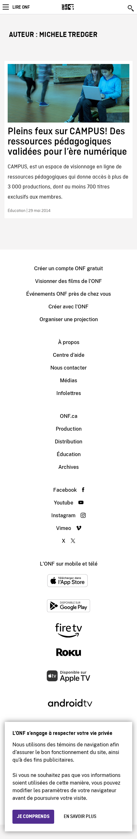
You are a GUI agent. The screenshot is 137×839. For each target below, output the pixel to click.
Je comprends (33, 816)
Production (69, 429)
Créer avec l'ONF (68, 307)
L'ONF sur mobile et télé (68, 564)
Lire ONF (21, 7)
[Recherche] (131, 8)
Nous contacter (68, 368)
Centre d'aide (68, 355)
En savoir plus (80, 816)
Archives (68, 467)
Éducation (69, 454)
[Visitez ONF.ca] (79, 7)
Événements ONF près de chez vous (68, 294)
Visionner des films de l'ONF (68, 281)
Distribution (68, 442)
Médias (68, 380)
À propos (68, 342)
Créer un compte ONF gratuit (68, 268)
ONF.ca (68, 416)
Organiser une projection (69, 319)
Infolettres (68, 393)
